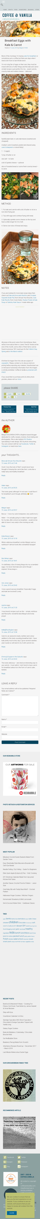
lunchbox (25, 933)
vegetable (28, 941)
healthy (29, 929)
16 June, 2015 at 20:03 (9, 659)
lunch (17, 933)
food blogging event (9, 929)
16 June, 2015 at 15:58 (9, 632)
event (28, 926)
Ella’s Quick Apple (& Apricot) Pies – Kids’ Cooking (20, 873)
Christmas (28, 922)
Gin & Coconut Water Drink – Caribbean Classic (19, 903)
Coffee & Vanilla (17, 15)
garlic (17, 929)
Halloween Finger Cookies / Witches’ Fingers (18, 895)
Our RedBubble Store (10, 1038)
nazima (4, 605)
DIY (24, 926)
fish (36, 926)
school (20, 939)
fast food (32, 926)
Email (4, 727)
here (19, 446)
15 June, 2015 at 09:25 (9, 488)
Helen (3, 485)
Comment (5, 695)
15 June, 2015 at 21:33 (9, 607)
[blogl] (10, 1179)
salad (15, 939)
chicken (5, 923)
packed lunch (18, 936)
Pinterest (24, 1162)
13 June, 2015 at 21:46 (9, 463)
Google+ (10, 1162)
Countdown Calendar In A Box (13, 1016)
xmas (32, 941)
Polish (5, 939)
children (13, 922)
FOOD (15, 9)
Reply (3, 475)
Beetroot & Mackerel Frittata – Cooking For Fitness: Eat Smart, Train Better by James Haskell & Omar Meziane (19, 1006)
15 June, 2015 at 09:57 (9, 510)
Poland (32, 936)
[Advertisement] (20, 323)
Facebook (24, 444)
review (11, 939)
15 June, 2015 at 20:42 (9, 585)
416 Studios (28, 439)
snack (31, 939)
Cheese (34, 919)
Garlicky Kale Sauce (14, 302)
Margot (21, 48)
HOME (5, 9)
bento (8, 918)
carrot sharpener (7, 147)
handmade (22, 929)
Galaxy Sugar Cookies (10, 1028)
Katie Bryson (6, 536)
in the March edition (15, 351)
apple (4, 919)
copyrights (5, 363)
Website (4, 734)
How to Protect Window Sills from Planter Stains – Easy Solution (31, 410)
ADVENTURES (22, 9)
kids (12, 932)
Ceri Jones (5, 583)
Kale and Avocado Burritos (18, 295)
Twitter (31, 444)
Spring (4, 351)
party (25, 936)
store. (20, 379)
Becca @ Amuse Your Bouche (11, 461)
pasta (29, 936)
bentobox (21, 919)
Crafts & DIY (12, 926)
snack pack (7, 941)
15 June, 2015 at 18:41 (9, 561)
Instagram (5, 446)
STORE (37, 9)
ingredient (6, 933)
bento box (15, 919)
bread (26, 919)
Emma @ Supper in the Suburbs (12, 657)
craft (33, 923)
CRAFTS (10, 9)
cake (30, 919)
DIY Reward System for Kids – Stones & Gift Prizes (9, 409)
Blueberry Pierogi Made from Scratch (15, 1042)
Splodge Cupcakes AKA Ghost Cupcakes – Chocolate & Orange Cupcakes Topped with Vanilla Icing (18, 1022)
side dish (25, 939)
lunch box (32, 933)
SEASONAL (31, 9)
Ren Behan (5, 558)
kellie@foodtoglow (8, 630)
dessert (19, 926)
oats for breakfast (30, 56)
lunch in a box (8, 936)
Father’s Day (33, 349)
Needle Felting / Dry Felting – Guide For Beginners (20, 869)
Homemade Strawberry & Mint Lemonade (17, 899)
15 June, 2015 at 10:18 (9, 538)
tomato (23, 941)
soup (13, 941)
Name (4, 719)
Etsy (8, 1166)
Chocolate (22, 923)
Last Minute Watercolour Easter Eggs (15, 1052)
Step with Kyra (8, 1012)
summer (17, 941)
